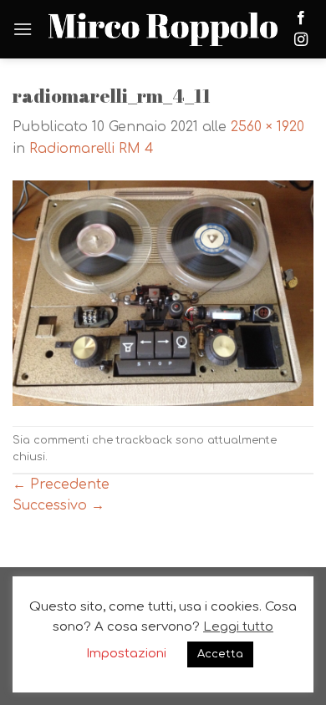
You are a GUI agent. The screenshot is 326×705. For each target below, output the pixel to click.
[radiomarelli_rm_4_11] (163, 292)
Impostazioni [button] (126, 654)
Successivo (58, 505)
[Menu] (23, 28)
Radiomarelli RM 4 (91, 148)
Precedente (61, 484)
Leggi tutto (238, 627)
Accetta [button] (220, 654)
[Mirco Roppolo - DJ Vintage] (163, 30)
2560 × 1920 (267, 126)
